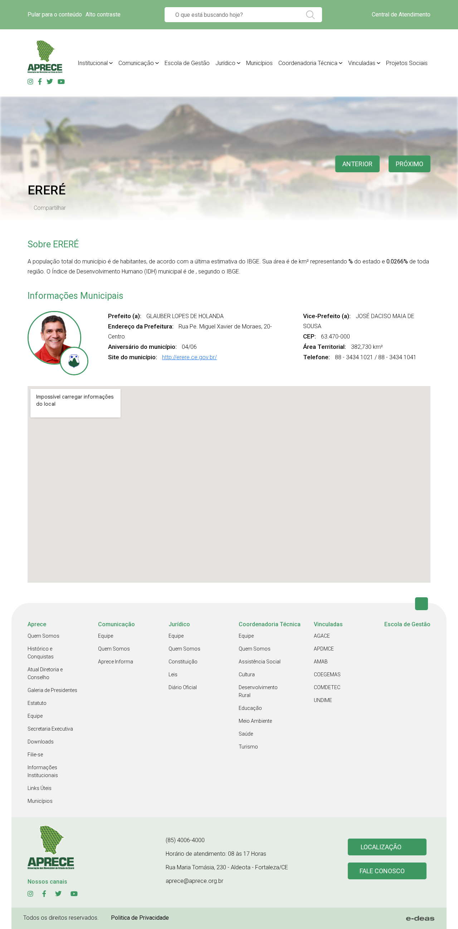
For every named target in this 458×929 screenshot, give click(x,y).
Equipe (35, 716)
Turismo (248, 747)
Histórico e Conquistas (41, 652)
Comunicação (136, 63)
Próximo (409, 164)
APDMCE (324, 649)
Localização (381, 847)
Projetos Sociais (407, 63)
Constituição (183, 661)
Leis (173, 674)
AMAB (321, 661)
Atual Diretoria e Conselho (45, 673)
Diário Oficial (183, 687)
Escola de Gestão (187, 63)
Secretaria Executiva (50, 729)
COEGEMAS (327, 674)
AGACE (322, 636)
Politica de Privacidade (140, 917)
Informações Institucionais (43, 771)
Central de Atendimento (401, 14)
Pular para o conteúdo (55, 14)
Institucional (93, 63)
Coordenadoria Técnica (307, 63)
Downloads (41, 742)
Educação (250, 708)
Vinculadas (361, 63)
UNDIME (323, 700)
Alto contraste (103, 14)
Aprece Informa (115, 661)
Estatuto (37, 703)
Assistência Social (260, 661)
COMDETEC (327, 687)
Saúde (246, 734)
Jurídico (225, 63)
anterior (357, 164)
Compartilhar (50, 208)
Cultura (247, 674)
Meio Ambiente (255, 721)
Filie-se (35, 754)
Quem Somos (43, 636)
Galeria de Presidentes (52, 690)
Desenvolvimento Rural (258, 691)
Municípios (259, 63)
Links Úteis (40, 788)
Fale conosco (382, 871)
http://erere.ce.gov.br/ (189, 357)
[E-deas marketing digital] (420, 918)
